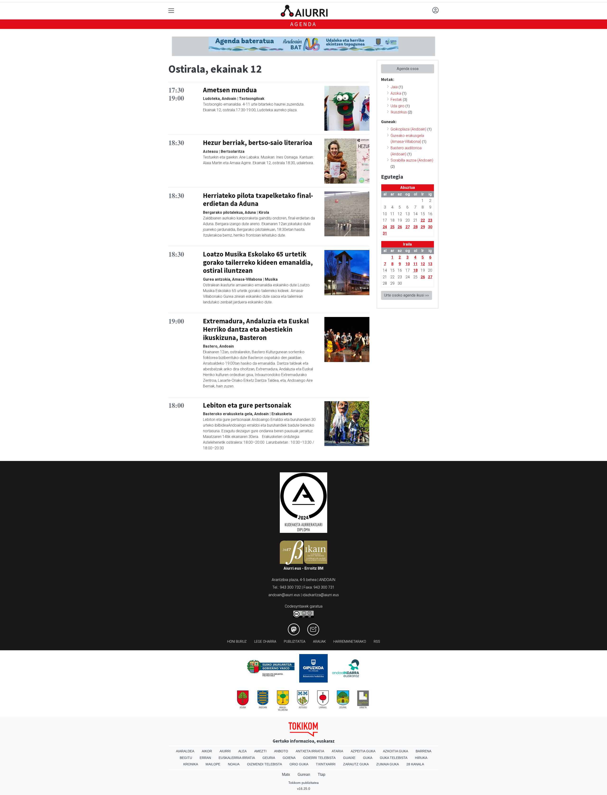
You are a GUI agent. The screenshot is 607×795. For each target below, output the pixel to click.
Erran (205, 758)
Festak (396, 99)
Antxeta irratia (310, 751)
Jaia (394, 87)
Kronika (190, 764)
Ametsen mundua (230, 90)
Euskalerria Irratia (237, 758)
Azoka (396, 93)
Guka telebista (393, 758)
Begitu (186, 758)
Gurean (304, 774)
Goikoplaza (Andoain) (408, 129)
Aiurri (225, 751)
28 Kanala (415, 764)
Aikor (207, 751)
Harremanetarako (349, 642)
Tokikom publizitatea (303, 783)
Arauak (319, 642)
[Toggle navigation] (171, 11)
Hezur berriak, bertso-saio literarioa (257, 142)
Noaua (233, 764)
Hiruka (421, 758)
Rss (377, 642)
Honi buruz (237, 642)
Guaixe (349, 758)
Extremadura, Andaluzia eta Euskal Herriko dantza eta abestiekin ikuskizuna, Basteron (256, 329)
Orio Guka (299, 764)
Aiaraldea (185, 751)
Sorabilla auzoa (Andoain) (412, 160)
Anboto (281, 751)
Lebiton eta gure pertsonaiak (247, 405)
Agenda (303, 24)
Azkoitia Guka (395, 751)
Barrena (423, 751)
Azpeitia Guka (363, 751)
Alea (242, 751)
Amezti (260, 751)
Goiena (289, 758)
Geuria (268, 758)
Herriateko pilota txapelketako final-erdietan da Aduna (258, 199)
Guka (367, 758)
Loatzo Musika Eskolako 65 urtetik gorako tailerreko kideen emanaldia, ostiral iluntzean (258, 262)
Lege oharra (265, 642)
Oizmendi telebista (264, 764)
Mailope (213, 764)
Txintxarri (326, 764)
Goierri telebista (319, 758)
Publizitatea (294, 642)
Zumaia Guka (387, 764)
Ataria (337, 751)
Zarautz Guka (356, 764)
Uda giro (398, 106)
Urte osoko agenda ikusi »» (406, 295)
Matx (286, 774)
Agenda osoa (407, 68)
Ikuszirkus (399, 112)
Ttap (321, 774)
